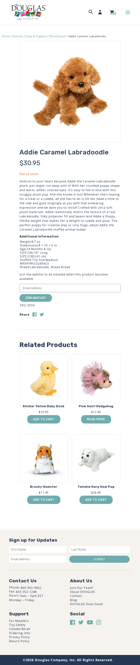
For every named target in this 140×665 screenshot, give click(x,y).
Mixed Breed (57, 36)
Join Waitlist (35, 298)
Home (5, 36)
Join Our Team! (81, 588)
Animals (17, 36)
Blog (73, 600)
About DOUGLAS (82, 592)
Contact (76, 596)
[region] (47, 637)
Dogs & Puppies (36, 36)
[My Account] (101, 12)
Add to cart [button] (44, 419)
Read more (96, 419)
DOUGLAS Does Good (86, 604)
